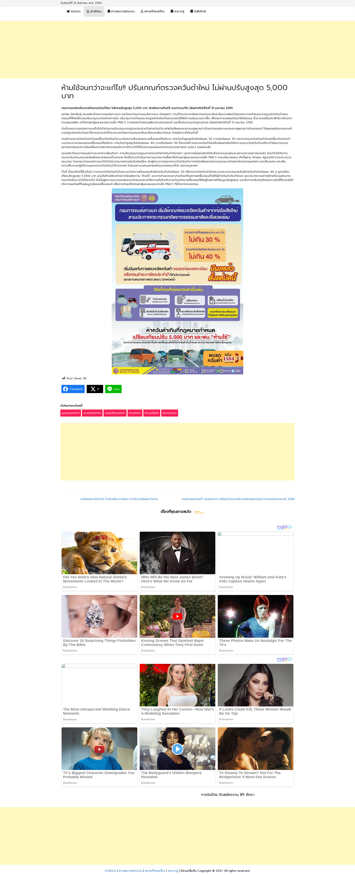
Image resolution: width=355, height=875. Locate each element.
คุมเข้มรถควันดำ (71, 413)
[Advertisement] (177, 50)
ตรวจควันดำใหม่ (92, 413)
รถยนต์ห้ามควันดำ (115, 413)
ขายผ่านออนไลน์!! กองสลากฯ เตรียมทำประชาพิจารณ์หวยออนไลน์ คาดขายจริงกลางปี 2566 (238, 499)
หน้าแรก (75, 11)
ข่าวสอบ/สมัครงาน (122, 11)
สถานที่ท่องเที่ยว (154, 11)
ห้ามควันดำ (135, 413)
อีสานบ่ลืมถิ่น (152, 413)
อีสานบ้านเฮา (170, 413)
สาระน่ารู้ (178, 11)
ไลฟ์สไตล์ (199, 11)
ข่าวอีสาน (95, 11)
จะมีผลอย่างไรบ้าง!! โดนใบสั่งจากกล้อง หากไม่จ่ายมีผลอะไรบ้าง (119, 499)
